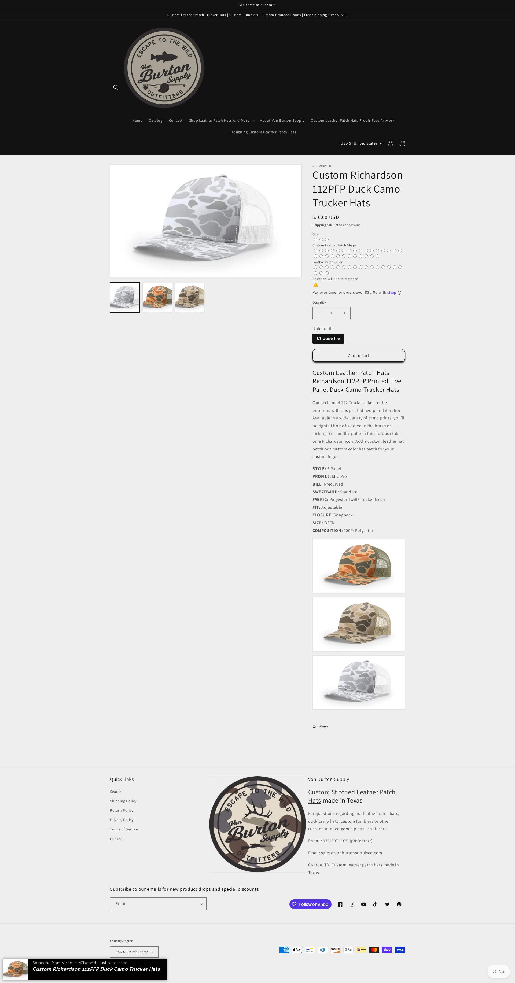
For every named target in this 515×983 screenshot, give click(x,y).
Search (116, 791)
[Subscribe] (200, 903)
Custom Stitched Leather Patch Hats (352, 796)
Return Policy (121, 810)
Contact (117, 838)
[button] (116, 87)
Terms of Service (124, 829)
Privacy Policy (121, 819)
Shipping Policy (123, 801)
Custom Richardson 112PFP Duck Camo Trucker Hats (97, 969)
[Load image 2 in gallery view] (157, 297)
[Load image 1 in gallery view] (125, 297)
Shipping (319, 225)
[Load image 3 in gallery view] (190, 297)
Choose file (328, 338)
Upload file (323, 328)
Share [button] (324, 726)
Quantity (319, 302)
